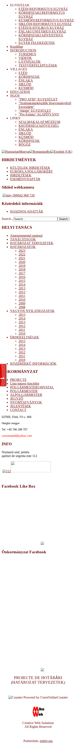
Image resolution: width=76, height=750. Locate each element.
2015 (22, 281)
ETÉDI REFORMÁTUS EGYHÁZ (43, 9)
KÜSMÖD (26, 88)
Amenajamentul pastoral (26, 235)
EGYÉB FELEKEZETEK (37, 43)
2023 (22, 250)
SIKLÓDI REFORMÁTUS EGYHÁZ (45, 24)
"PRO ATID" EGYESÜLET (38, 99)
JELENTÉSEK (20, 406)
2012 (22, 292)
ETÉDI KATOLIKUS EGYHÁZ (41, 28)
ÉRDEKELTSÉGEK (24, 337)
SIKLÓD (25, 84)
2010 (22, 299)
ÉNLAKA (26, 80)
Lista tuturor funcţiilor (24, 383)
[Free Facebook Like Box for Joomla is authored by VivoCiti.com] (42, 544)
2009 (22, 303)
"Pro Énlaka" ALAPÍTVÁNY (39, 114)
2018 (22, 269)
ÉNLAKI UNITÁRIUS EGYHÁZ (42, 31)
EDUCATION (20, 92)
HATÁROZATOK (23, 247)
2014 (22, 284)
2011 (22, 296)
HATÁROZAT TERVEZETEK (31, 243)
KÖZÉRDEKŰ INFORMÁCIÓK (33, 363)
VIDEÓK (25, 58)
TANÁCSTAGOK (23, 239)
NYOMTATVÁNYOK (26, 402)
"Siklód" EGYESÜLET (35, 110)
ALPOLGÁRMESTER (26, 395)
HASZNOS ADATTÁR (26, 211)
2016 (22, 277)
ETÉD (23, 73)
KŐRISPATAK (29, 76)
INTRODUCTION (23, 50)
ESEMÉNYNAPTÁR (25, 179)
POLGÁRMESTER (24, 391)
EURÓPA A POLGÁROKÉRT (31, 171)
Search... (7, 219)
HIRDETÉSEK (20, 175)
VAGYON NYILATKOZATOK (32, 311)
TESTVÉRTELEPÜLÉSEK (38, 65)
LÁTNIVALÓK (30, 61)
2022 (22, 254)
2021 (22, 258)
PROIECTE (18, 379)
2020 (22, 262)
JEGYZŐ (16, 398)
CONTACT (18, 410)
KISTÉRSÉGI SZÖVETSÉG (39, 125)
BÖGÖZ (25, 144)
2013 (22, 288)
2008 (22, 307)
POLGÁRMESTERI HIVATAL (32, 387)
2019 (22, 265)
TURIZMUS (27, 54)
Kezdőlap (16, 46)
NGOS (15, 95)
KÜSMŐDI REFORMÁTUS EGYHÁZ (46, 20)
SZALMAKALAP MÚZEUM (39, 122)
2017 (22, 273)
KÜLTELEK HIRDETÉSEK (30, 168)
